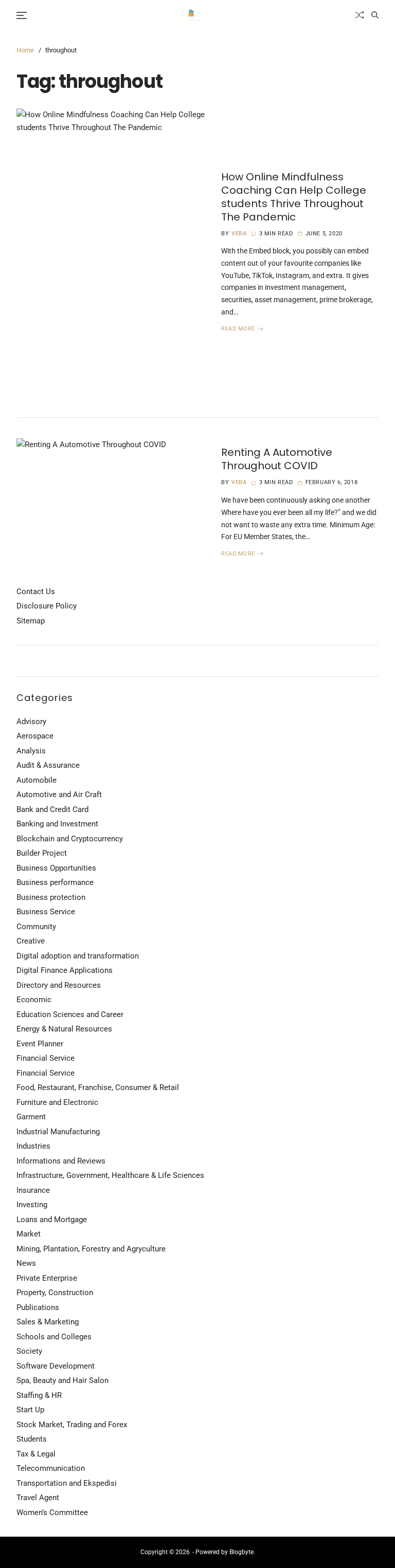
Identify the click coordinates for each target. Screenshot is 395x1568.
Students (31, 1439)
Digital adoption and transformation (77, 956)
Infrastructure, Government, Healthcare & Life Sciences (110, 1175)
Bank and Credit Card (52, 809)
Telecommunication (50, 1468)
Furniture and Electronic (57, 1102)
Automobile (36, 780)
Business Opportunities (56, 868)
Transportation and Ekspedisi (66, 1483)
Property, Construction (54, 1292)
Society (29, 1351)
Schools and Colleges (54, 1336)
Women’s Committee (52, 1512)
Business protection (50, 897)
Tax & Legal (36, 1454)
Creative (30, 941)
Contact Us (35, 591)
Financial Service (45, 1058)
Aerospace (34, 736)
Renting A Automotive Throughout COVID (276, 459)
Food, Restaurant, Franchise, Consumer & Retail (97, 1087)
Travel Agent (37, 1497)
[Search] (375, 15)
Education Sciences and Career (69, 1014)
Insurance (33, 1190)
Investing (31, 1204)
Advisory (31, 721)
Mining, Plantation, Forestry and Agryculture (91, 1248)
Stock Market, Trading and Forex (71, 1424)
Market (28, 1234)
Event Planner (39, 1043)
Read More (238, 329)
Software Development (55, 1366)
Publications (37, 1307)
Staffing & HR (39, 1395)
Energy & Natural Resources (64, 1029)
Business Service (45, 911)
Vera (238, 233)
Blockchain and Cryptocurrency (69, 838)
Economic (33, 999)
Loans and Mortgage (51, 1219)
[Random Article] (359, 15)
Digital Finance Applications (64, 970)
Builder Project (41, 853)
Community (36, 926)
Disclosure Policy (46, 606)
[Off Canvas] (21, 15)
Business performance (55, 882)
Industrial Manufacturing (58, 1131)
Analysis (31, 750)
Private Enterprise (46, 1278)
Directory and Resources (58, 985)
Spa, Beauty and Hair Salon (62, 1380)
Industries (33, 1146)
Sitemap (30, 620)
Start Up (30, 1409)
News (26, 1263)
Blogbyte (241, 1552)
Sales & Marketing (47, 1321)
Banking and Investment (57, 823)
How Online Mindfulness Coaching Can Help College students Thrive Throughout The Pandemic (293, 197)
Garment (31, 1116)
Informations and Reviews (60, 1161)
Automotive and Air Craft (59, 794)
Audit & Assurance (48, 765)
